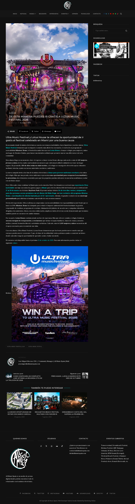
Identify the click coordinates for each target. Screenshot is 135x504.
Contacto (97, 13)
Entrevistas (54, 13)
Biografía (42, 13)
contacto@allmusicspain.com (79, 451)
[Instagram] (108, 14)
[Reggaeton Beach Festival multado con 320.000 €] (47, 400)
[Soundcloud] (113, 14)
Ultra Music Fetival (35, 346)
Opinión (75, 13)
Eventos (64, 13)
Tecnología (85, 13)
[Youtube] (110, 14)
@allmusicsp (97, 80)
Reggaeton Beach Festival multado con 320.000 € (47, 413)
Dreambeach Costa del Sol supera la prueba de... (74, 413)
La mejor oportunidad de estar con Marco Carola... (19, 413)
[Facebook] (104, 14)
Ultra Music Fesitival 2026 (16, 346)
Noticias (23, 13)
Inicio (15, 13)
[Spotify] (115, 14)
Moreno (14, 123)
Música (31, 13)
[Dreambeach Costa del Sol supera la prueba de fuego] (74, 400)
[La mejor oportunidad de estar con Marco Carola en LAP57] (19, 400)
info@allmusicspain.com (77, 453)
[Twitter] (106, 14)
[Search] (121, 14)
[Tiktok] (117, 14)
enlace (15, 243)
